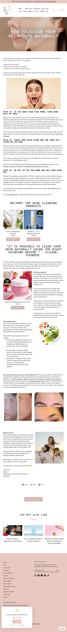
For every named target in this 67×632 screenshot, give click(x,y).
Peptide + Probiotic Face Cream (49, 379)
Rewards (5, 597)
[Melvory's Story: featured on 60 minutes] (12, 530)
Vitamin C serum (29, 379)
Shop (4, 565)
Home (5, 562)
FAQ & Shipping (7, 573)
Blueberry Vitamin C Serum (12, 166)
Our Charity (6, 567)
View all (33, 519)
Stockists (6, 589)
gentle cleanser (17, 379)
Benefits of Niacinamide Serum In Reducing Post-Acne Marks (54, 541)
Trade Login (6, 594)
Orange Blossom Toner (36, 381)
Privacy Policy (7, 581)
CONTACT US (44, 11)
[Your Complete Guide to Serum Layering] (33, 530)
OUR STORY (23, 11)
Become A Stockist (8, 591)
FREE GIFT (29, 9)
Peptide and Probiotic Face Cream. (37, 166)
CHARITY (31, 11)
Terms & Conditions (9, 578)
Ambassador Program (9, 586)
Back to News (35, 499)
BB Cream (14, 195)
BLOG (36, 11)
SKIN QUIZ (45, 9)
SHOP (20, 9)
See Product (13, 239)
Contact (5, 575)
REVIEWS (37, 9)
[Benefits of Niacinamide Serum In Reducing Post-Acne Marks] (54, 530)
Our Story (6, 570)
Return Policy (7, 583)
